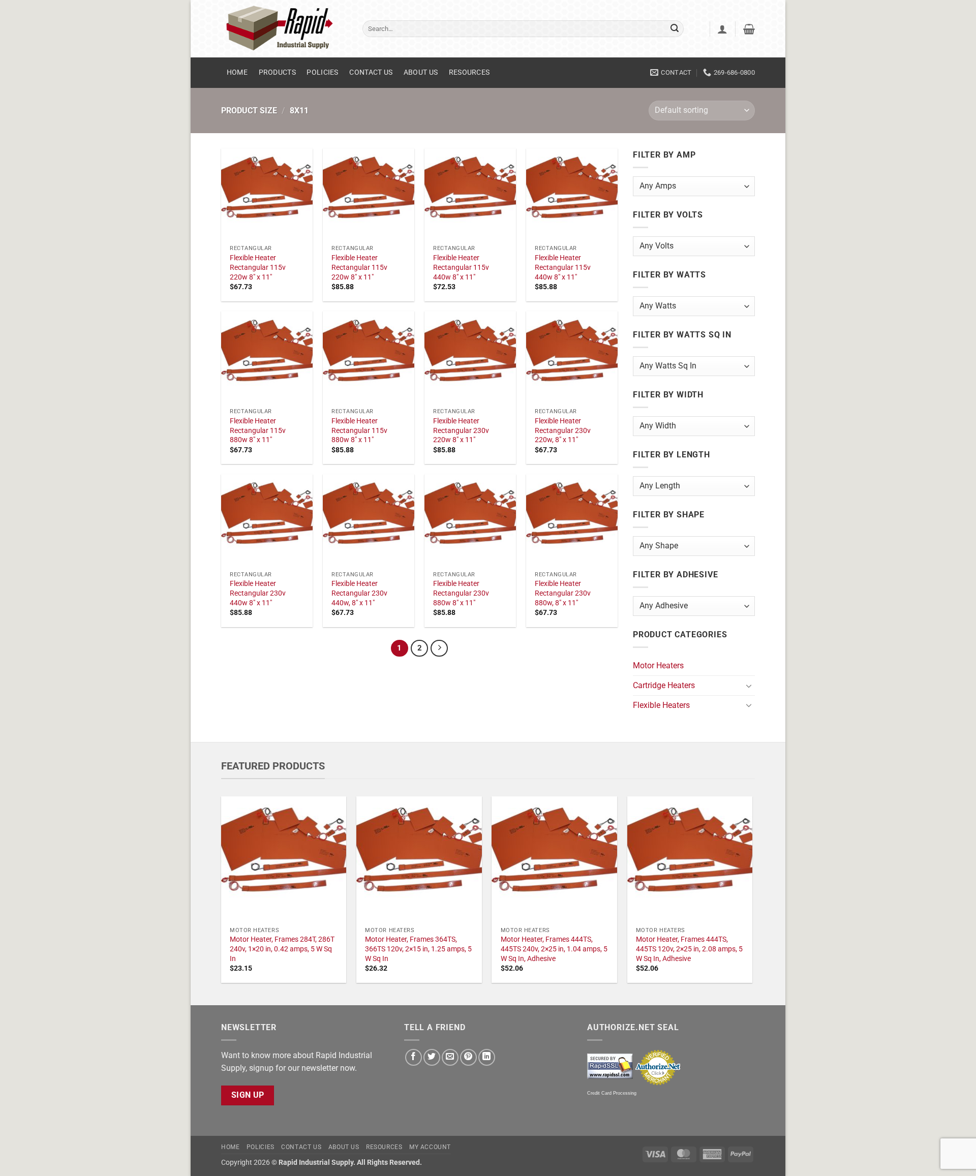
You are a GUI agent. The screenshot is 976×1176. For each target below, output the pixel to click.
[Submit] (674, 29)
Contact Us (370, 72)
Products (277, 72)
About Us (421, 72)
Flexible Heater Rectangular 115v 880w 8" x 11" (258, 430)
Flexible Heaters (661, 705)
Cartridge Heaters (664, 685)
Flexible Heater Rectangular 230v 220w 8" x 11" (461, 430)
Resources (469, 72)
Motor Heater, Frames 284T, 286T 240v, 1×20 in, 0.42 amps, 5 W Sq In (282, 949)
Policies (322, 72)
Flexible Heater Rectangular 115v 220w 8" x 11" (258, 267)
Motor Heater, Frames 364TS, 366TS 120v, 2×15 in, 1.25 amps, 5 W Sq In (418, 949)
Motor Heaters (658, 665)
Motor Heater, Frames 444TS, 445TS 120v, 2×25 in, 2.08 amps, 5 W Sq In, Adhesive (689, 949)
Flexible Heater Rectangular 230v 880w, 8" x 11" (563, 593)
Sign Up (247, 1095)
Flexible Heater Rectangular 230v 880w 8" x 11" (461, 593)
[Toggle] (749, 685)
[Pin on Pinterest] (468, 1057)
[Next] (439, 648)
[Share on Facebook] (413, 1057)
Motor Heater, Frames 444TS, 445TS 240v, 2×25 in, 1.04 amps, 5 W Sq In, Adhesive (554, 949)
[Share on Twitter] (431, 1057)
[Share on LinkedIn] (486, 1057)
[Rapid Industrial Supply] (284, 28)
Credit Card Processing (611, 1093)
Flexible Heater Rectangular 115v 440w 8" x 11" (461, 267)
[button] (722, 29)
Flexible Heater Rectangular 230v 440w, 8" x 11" (359, 593)
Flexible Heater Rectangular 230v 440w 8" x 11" (258, 593)
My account (430, 1147)
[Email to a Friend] (450, 1057)
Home (237, 72)
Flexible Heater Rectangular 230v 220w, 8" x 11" (563, 430)
